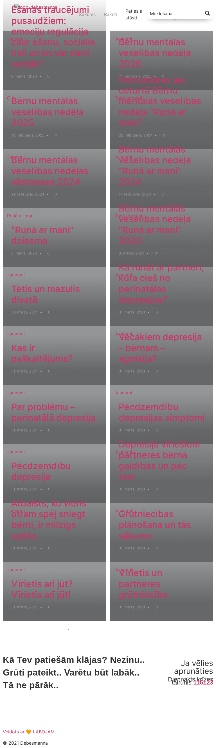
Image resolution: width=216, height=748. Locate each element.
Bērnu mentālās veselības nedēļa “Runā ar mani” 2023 (155, 224)
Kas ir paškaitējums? (42, 353)
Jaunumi (16, 39)
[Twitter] (25, 714)
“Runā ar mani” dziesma (42, 235)
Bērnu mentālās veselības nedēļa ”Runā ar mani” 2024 (155, 165)
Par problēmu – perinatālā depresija (53, 412)
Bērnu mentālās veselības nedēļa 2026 (155, 53)
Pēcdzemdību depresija (41, 471)
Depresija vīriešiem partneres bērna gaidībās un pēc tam (159, 460)
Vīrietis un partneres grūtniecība (143, 583)
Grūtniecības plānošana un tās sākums (155, 524)
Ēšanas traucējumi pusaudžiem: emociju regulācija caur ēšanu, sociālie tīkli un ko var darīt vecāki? (53, 36)
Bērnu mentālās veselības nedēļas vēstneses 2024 (49, 170)
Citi (10, 98)
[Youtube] (41, 714)
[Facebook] (10, 714)
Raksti (110, 14)
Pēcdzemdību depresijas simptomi (161, 412)
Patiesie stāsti (133, 14)
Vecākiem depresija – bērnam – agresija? (160, 347)
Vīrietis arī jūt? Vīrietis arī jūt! (42, 589)
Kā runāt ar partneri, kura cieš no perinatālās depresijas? (161, 283)
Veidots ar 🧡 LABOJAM (29, 732)
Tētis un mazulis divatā (45, 294)
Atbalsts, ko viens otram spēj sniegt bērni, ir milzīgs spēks (48, 519)
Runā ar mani (128, 98)
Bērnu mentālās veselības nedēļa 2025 (47, 112)
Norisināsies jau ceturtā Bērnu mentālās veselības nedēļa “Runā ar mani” (160, 101)
